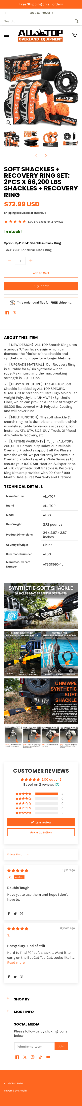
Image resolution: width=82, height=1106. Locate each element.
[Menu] (6, 35)
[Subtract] (9, 260)
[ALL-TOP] (40, 35)
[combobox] (37, 21)
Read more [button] (16, 962)
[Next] (75, 90)
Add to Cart (41, 273)
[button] (74, 35)
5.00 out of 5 (51, 779)
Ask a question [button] (41, 832)
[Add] (30, 260)
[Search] (76, 21)
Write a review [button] (41, 822)
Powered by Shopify (15, 1090)
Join (61, 1046)
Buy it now (41, 286)
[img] (17, 870)
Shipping (10, 212)
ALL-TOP (9, 1083)
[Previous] (6, 90)
